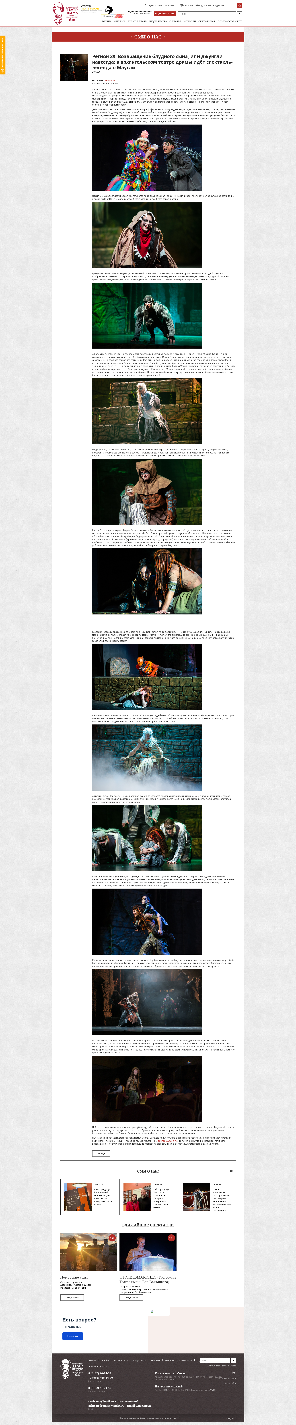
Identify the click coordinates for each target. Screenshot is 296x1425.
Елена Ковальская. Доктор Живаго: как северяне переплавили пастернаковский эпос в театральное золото (222, 1201)
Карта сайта (230, 1383)
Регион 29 (110, 80)
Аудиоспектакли (206, 1360)
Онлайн (119, 21)
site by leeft (231, 1418)
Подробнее (72, 1297)
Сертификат (206, 21)
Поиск (239, 13)
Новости (190, 21)
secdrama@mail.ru (101, 1401)
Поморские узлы (74, 1277)
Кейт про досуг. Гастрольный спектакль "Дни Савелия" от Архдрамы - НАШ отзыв (103, 1197)
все (232, 1170)
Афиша (107, 21)
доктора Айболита (168, 1140)
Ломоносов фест (230, 21)
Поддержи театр (165, 13)
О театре (175, 21)
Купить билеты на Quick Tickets (222, 1365)
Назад (101, 1153)
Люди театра (158, 21)
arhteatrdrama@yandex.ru (106, 1405)
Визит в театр (137, 21)
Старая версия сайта (226, 1378)
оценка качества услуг (161, 5)
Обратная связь (142, 13)
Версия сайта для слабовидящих (204, 5)
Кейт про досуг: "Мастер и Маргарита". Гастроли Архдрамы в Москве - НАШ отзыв (161, 1198)
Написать (72, 1336)
